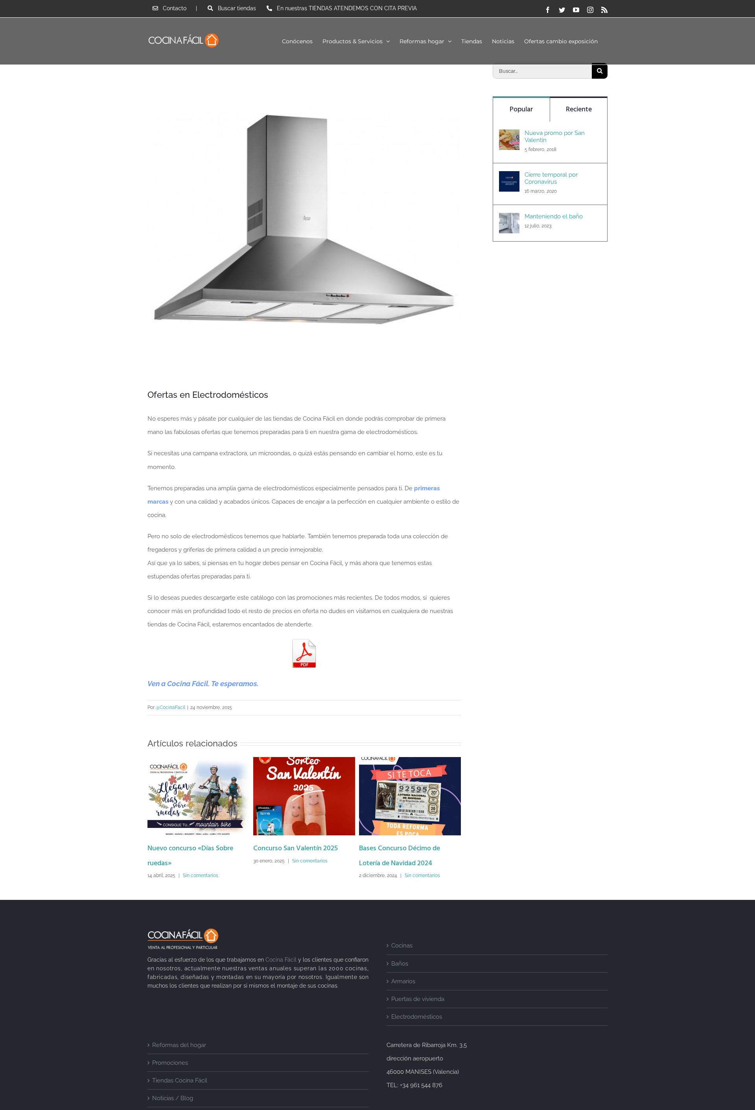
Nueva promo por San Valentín (555, 136)
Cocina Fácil (280, 974)
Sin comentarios (204, 861)
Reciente (579, 109)
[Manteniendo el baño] (509, 219)
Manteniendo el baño (554, 216)
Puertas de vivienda (417, 1014)
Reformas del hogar (179, 1060)
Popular (521, 109)
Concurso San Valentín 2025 (189, 848)
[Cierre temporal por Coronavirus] (509, 177)
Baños (399, 978)
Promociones (170, 1077)
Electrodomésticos (416, 1031)
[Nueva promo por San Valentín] (509, 136)
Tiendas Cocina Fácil (179, 1095)
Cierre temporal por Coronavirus (551, 178)
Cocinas (401, 960)
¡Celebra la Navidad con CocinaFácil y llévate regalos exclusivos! (401, 863)
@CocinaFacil (170, 707)
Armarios (403, 996)
